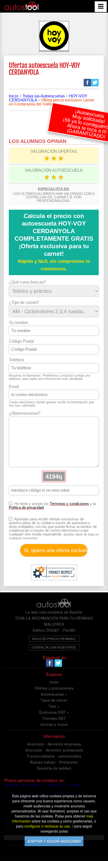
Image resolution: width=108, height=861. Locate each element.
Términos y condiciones (69, 503)
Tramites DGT (54, 718)
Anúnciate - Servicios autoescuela (54, 749)
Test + (54, 706)
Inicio (13, 96)
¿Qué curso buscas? (27, 282)
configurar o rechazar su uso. (47, 826)
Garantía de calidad (54, 768)
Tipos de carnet (54, 700)
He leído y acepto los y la (52, 505)
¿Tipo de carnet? (24, 303)
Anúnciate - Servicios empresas (54, 743)
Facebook (87, 82)
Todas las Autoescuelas (44, 96)
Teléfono (16, 360)
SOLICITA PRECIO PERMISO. (54, 638)
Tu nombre (18, 323)
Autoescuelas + (54, 694)
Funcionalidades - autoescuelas (54, 756)
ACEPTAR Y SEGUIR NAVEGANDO (54, 841)
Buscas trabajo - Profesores (54, 762)
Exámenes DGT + (54, 712)
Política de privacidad (26, 507)
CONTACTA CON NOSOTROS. (54, 647)
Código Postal (21, 341)
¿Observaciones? (24, 413)
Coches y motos (54, 724)
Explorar (54, 674)
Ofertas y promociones (54, 688)
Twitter (95, 82)
